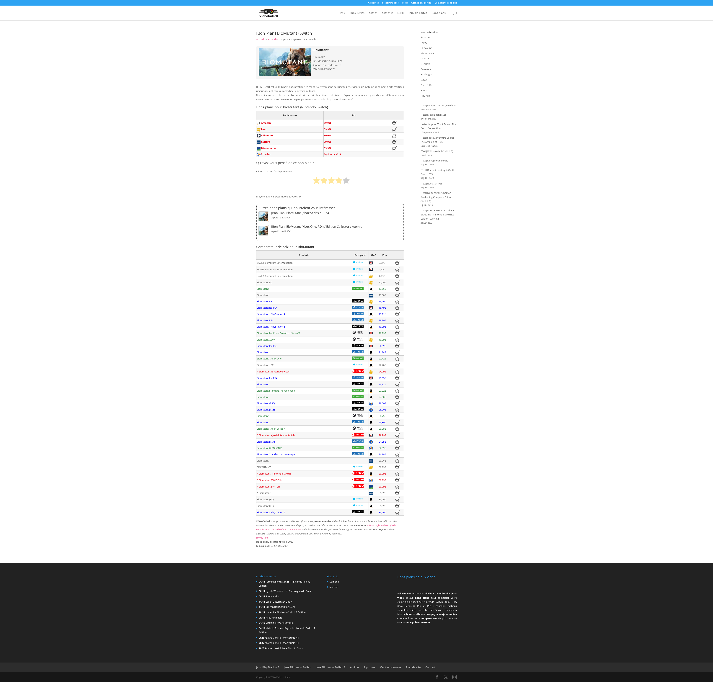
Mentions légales (390, 667)
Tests (405, 3)
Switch (373, 13)
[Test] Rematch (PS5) (432, 183)
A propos (369, 667)
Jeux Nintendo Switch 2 (330, 667)
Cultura (425, 58)
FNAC (424, 42)
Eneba (424, 90)
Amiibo (354, 667)
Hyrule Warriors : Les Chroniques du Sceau (289, 591)
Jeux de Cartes (418, 13)
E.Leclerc (425, 64)
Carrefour (426, 69)
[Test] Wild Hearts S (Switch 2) (437, 151)
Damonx (334, 581)
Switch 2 (387, 13)
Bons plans (439, 13)
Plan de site (413, 667)
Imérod (333, 587)
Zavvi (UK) (426, 85)
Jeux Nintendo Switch (297, 667)
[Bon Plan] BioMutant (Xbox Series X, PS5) (300, 213)
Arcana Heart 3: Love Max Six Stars (284, 648)
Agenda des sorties (421, 3)
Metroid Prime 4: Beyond (279, 622)
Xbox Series (357, 13)
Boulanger (426, 74)
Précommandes (390, 3)
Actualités (373, 3)
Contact (430, 667)
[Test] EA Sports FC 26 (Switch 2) (438, 105)
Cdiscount (426, 48)
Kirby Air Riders (274, 617)
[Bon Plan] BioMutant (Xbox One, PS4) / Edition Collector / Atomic (316, 227)
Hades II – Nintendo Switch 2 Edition (286, 612)
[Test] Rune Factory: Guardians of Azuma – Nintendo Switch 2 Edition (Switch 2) (437, 214)
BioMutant (262, 537)
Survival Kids (272, 596)
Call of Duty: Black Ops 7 (279, 601)
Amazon (425, 37)
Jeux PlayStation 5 (267, 667)
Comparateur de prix (446, 3)
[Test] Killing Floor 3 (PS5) (434, 160)
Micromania (427, 53)
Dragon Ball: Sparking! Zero (280, 607)
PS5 (342, 13)
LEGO (400, 13)
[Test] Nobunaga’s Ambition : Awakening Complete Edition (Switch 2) (436, 197)
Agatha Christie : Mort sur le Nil (282, 637)
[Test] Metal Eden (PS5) (433, 114)
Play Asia (425, 95)
